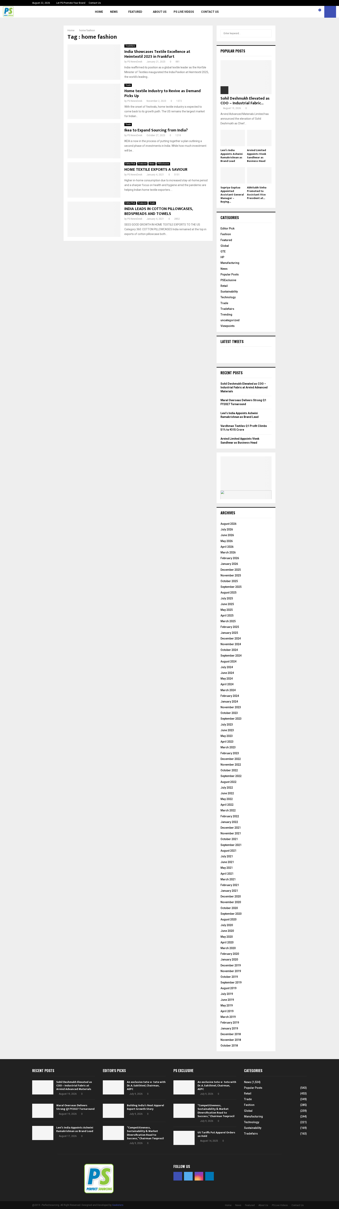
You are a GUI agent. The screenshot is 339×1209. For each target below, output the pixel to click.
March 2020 (228, 948)
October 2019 (229, 976)
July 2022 (227, 787)
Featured (135, 11)
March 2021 (228, 879)
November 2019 (231, 971)
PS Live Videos (184, 11)
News (114, 11)
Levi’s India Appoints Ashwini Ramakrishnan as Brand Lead (232, 155)
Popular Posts (230, 274)
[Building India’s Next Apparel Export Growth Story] (113, 1111)
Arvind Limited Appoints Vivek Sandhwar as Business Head (256, 155)
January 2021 (229, 890)
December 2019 (231, 965)
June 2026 (227, 535)
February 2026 (230, 558)
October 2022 (229, 770)
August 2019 (228, 988)
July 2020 (227, 925)
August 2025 (228, 592)
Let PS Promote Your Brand (70, 3)
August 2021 (228, 850)
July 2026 (227, 529)
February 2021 (230, 885)
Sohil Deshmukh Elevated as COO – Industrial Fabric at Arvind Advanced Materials (244, 387)
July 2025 (227, 598)
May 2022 (227, 799)
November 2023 (231, 707)
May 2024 (227, 678)
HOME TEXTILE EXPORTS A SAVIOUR (155, 169)
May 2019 (227, 1005)
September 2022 (231, 776)
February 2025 (230, 626)
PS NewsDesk (134, 61)
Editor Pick (130, 164)
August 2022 (228, 781)
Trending (226, 314)
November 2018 (231, 1039)
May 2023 (227, 736)
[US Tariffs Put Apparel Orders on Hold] (184, 1138)
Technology (228, 297)
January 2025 (229, 632)
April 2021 (227, 873)
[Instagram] (311, 11)
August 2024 (228, 661)
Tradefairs (130, 46)
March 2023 (228, 747)
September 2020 (231, 913)
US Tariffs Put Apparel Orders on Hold (216, 1134)
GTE (223, 251)
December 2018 (231, 1034)
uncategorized (230, 320)
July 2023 (227, 724)
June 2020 (227, 930)
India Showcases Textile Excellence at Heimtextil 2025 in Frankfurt (157, 54)
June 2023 (227, 730)
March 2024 (228, 690)
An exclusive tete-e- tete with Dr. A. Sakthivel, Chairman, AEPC (146, 1085)
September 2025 (231, 586)
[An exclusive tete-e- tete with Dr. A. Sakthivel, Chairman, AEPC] (113, 1087)
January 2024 (229, 701)
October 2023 (229, 713)
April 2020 (227, 942)
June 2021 (227, 862)
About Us (160, 11)
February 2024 (230, 695)
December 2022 (231, 758)
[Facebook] (302, 11)
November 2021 (231, 833)
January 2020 (229, 959)
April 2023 (227, 741)
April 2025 (227, 615)
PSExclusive (163, 164)
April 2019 (227, 1011)
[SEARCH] (267, 33)
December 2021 (231, 827)
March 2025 (228, 621)
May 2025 (227, 609)
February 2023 (230, 753)
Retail (224, 285)
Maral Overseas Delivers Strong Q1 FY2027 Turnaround (75, 1107)
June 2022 (227, 793)
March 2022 (228, 810)
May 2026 (227, 541)
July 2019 (227, 993)
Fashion (226, 234)
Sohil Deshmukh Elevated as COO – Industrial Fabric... (245, 100)
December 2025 (231, 569)
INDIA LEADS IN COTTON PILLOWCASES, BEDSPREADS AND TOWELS (158, 211)
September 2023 (231, 718)
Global (225, 245)
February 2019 (230, 1022)
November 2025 (231, 575)
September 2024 (231, 655)
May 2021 (227, 867)
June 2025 (227, 604)
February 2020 (230, 953)
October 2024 (229, 649)
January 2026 (229, 563)
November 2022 (231, 764)
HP (222, 257)
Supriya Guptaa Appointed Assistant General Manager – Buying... (232, 194)
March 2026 (228, 552)
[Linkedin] (315, 11)
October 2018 (229, 1045)
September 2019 (231, 982)
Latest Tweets (232, 341)
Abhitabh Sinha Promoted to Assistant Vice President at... (256, 192)
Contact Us (95, 3)
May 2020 (227, 936)
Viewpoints (228, 325)
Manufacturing (230, 262)
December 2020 (231, 896)
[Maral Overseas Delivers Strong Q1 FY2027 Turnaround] (42, 1111)
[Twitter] (306, 11)
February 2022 (230, 816)
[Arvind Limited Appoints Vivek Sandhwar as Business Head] (259, 138)
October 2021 (229, 839)
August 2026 (228, 523)
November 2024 (231, 644)
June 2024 (227, 672)
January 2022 (229, 822)
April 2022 (227, 804)
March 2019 (228, 1016)
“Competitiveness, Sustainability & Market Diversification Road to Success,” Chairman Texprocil (145, 1133)
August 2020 (228, 919)
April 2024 (227, 684)
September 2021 (231, 845)
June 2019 (227, 999)
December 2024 (231, 638)
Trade (128, 85)
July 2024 (227, 667)
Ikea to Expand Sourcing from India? (156, 130)
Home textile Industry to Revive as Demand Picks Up (162, 93)
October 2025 (229, 581)
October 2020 (229, 908)
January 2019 (229, 1028)
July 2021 (227, 856)
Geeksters (117, 1205)
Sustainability (229, 291)
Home (99, 11)
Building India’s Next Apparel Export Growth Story (145, 1107)
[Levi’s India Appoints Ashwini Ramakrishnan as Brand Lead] (233, 138)
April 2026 (227, 546)
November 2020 (231, 902)
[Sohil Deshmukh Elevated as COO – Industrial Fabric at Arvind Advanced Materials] (246, 77)
